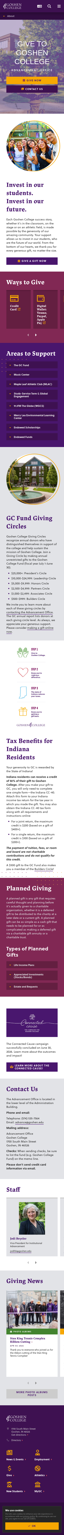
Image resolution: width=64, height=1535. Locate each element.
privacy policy (29, 1516)
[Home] (12, 6)
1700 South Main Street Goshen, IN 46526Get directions (23, 1431)
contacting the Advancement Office (29, 612)
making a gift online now (29, 630)
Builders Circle (43, 869)
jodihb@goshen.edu (20, 1251)
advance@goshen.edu (29, 1122)
